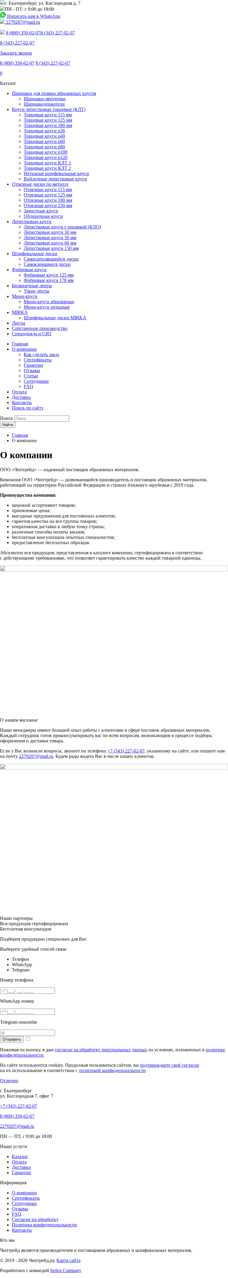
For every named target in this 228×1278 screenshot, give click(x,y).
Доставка (21, 397)
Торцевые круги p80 (44, 146)
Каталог (20, 1156)
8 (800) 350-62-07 (23, 32)
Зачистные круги (41, 210)
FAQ (28, 386)
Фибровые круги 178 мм (49, 280)
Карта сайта (68, 1260)
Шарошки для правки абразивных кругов (54, 93)
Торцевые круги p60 (44, 141)
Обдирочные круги (43, 216)
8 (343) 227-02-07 (57, 32)
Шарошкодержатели (44, 104)
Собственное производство (39, 328)
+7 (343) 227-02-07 (126, 750)
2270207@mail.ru (22, 22)
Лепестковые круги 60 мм (50, 242)
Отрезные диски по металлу (40, 184)
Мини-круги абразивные (49, 301)
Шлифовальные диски (34, 253)
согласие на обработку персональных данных (101, 1049)
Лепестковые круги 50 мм (50, 237)
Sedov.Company (65, 1270)
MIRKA (20, 312)
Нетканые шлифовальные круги (56, 173)
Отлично (9, 1080)
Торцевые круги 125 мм (48, 120)
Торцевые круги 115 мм (48, 114)
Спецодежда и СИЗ (31, 333)
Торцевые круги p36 (44, 130)
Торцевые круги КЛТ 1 (47, 162)
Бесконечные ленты (32, 285)
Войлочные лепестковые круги (55, 178)
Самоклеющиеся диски (47, 264)
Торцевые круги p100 (45, 152)
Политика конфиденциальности (44, 1224)
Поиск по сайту (28, 407)
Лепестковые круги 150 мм (51, 248)
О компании (24, 349)
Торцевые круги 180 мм (48, 125)
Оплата (19, 391)
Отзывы (32, 370)
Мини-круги (24, 296)
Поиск (6, 418)
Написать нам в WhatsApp (33, 16)
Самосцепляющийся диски (51, 258)
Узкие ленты (36, 290)
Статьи (31, 375)
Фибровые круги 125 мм (49, 274)
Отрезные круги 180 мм (48, 200)
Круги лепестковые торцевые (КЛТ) (49, 109)
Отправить (11, 1039)
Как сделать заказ (41, 354)
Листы (18, 323)
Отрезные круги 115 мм (48, 189)
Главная (20, 343)
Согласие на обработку (35, 1219)
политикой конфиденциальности (112, 1070)
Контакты (22, 402)
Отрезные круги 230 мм (48, 205)
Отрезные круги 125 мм (48, 194)
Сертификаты (38, 359)
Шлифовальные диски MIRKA (55, 317)
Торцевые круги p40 (44, 136)
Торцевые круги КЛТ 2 (47, 168)
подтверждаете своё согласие (169, 1065)
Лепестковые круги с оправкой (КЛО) (62, 226)
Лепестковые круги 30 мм (50, 232)
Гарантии (33, 365)
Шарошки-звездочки (45, 98)
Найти (7, 425)
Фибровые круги (29, 269)
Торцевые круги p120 (45, 157)
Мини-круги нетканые (47, 306)
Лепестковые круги (31, 221)
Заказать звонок (16, 52)
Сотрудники (36, 381)
